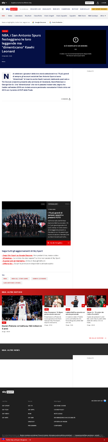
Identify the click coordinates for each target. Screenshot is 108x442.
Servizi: (30, 401)
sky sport (5, 405)
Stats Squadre (61, 16)
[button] (51, 440)
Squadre (73, 16)
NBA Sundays (93, 16)
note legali (58, 413)
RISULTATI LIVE (35, 9)
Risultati (28, 16)
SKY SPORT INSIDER (99, 9)
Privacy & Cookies (43, 435)
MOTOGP (75, 9)
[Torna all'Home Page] (12, 9)
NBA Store (82, 16)
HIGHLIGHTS (47, 9)
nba (5, 278)
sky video (5, 413)
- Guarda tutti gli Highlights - (14, 261)
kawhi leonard (39, 278)
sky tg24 (5, 409)
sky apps (31, 409)
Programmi (32, 425)
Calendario (19, 16)
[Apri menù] (3, 9)
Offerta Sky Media (60, 421)
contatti (97, 435)
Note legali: (57, 401)
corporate (58, 425)
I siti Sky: (4, 401)
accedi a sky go (97, 401)
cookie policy (59, 409)
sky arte (5, 417)
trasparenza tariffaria (81, 435)
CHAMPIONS (65, 9)
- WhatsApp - (7, 258)
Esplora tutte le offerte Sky (21, 3)
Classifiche (38, 16)
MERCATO (56, 9)
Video (10, 16)
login (104, 3)
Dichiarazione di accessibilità (64, 417)
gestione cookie (60, 405)
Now (29, 413)
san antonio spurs (12, 283)
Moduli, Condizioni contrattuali (29, 435)
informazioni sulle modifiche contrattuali (60, 435)
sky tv (30, 405)
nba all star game (20, 278)
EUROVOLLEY (85, 9)
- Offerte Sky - (8, 264)
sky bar (31, 417)
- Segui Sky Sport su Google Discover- (17, 255)
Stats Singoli (49, 16)
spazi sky (31, 421)
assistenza (90, 435)
